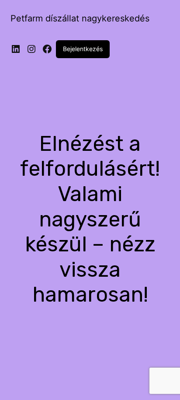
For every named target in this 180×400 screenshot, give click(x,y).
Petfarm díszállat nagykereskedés (79, 18)
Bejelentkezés (83, 48)
